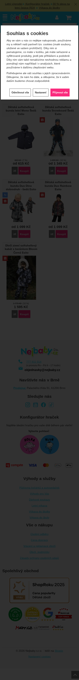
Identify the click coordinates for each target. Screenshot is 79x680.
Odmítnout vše (20, 92)
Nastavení (40, 92)
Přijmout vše (60, 92)
